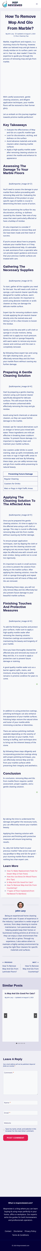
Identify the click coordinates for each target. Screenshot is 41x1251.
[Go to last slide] (5, 1015)
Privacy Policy (30, 1231)
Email (7, 1113)
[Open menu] (37, 3)
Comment (9, 1072)
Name (7, 1103)
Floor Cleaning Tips (22, 36)
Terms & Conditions (20, 1235)
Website (7, 1123)
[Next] (35, 1015)
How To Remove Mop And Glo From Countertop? (31, 967)
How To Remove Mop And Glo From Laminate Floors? (10, 967)
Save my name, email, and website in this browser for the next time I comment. (20, 1130)
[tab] (16, 1043)
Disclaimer (18, 1231)
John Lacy (20, 910)
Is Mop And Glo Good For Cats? (20, 882)
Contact (8, 1231)
